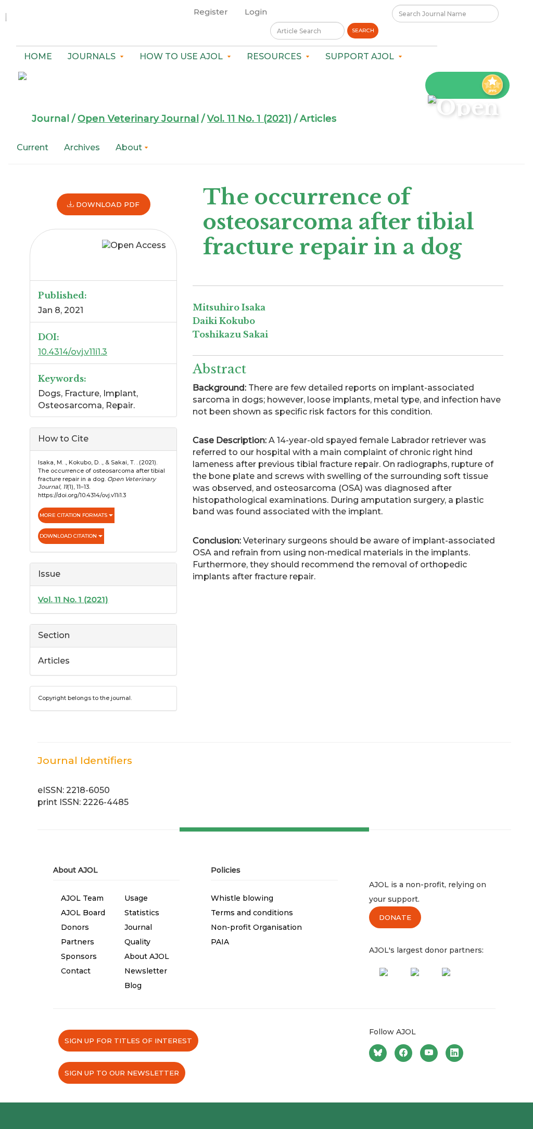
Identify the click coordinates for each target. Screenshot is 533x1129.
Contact (76, 971)
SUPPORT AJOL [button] (361, 56)
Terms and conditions (252, 912)
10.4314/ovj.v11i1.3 (72, 352)
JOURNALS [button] (94, 56)
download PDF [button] (106, 204)
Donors (75, 927)
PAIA (220, 941)
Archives (82, 147)
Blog (133, 985)
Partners (77, 941)
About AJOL (146, 956)
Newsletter (145, 971)
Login (256, 12)
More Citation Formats (74, 515)
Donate (395, 917)
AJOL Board (83, 912)
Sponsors (79, 956)
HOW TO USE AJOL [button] (183, 56)
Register (211, 12)
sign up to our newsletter (122, 1073)
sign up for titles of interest (128, 1040)
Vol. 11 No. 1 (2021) (249, 118)
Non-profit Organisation (256, 927)
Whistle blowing (242, 898)
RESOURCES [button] (276, 56)
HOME (38, 56)
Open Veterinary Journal (138, 118)
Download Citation (69, 536)
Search (363, 30)
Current (32, 147)
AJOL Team (82, 898)
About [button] (130, 147)
